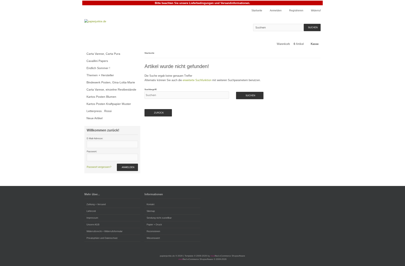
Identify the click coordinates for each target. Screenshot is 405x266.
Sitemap (151, 211)
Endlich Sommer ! (98, 68)
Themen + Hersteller (100, 75)
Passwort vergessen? (99, 167)
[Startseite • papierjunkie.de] (112, 21)
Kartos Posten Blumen (101, 96)
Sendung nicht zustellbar (159, 218)
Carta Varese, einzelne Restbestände (111, 89)
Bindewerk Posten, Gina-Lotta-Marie (110, 82)
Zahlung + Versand (96, 204)
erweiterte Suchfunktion (197, 80)
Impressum (92, 218)
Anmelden (127, 167)
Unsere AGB (92, 224)
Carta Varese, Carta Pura (103, 53)
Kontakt (150, 204)
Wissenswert (153, 238)
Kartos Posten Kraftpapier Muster (108, 104)
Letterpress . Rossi (99, 111)
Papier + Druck (154, 224)
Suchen (312, 27)
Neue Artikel (94, 118)
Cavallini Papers (97, 61)
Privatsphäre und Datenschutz (102, 238)
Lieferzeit (91, 211)
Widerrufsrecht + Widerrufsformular (104, 231)
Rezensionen (153, 231)
